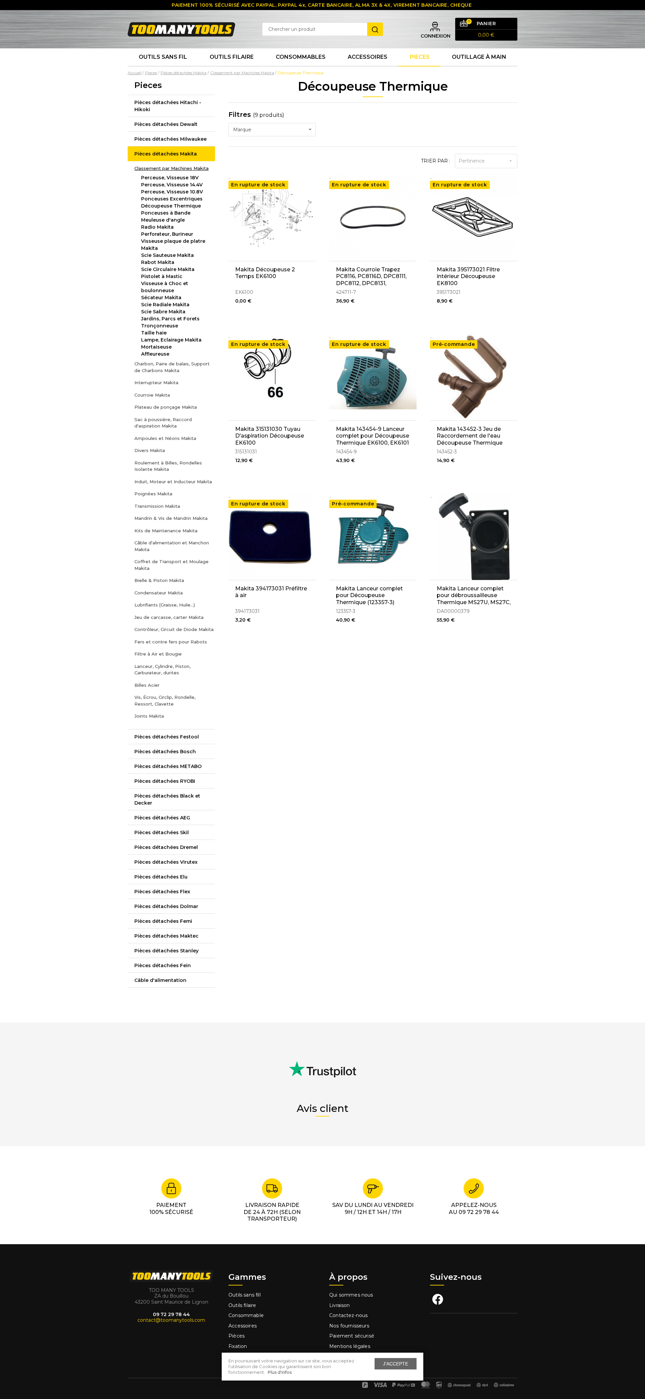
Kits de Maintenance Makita (166, 530)
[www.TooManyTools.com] (181, 29)
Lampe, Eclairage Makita (171, 340)
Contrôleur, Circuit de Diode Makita (174, 629)
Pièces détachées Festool (166, 737)
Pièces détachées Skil (161, 832)
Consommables (301, 57)
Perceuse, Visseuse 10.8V (172, 192)
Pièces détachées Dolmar (166, 906)
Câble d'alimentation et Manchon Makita (171, 546)
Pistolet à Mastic (161, 276)
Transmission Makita (157, 506)
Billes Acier (147, 685)
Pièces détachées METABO (168, 766)
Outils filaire (242, 1305)
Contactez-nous (348, 1315)
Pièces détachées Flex (162, 892)
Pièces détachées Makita (165, 154)
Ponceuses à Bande (165, 213)
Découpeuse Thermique (171, 206)
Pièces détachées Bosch (165, 752)
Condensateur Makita (158, 592)
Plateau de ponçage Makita (165, 407)
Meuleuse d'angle (163, 220)
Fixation (237, 1346)
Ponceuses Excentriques (172, 199)
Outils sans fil (163, 57)
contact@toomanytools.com (171, 1320)
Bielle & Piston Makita (159, 580)
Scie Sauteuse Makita (167, 255)
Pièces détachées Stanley (166, 951)
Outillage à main (479, 57)
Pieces (420, 57)
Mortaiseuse (156, 347)
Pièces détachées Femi (163, 921)
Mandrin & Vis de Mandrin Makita (171, 518)
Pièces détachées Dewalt (166, 124)
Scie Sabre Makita (163, 312)
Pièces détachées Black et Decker (167, 799)
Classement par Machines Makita (171, 168)
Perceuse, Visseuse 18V (170, 178)
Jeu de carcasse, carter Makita (169, 617)
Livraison (339, 1305)
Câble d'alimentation (160, 980)
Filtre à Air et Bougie (158, 654)
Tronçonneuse (159, 326)
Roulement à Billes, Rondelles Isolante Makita (168, 466)
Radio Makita (157, 227)
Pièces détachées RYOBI (164, 781)
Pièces (236, 1336)
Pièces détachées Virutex (166, 862)
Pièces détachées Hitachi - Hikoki (167, 105)
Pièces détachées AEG (162, 818)
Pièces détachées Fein (162, 965)
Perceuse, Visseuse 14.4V (172, 185)
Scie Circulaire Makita (168, 269)
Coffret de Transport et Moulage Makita (171, 565)
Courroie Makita (152, 395)
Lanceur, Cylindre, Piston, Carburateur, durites (162, 670)
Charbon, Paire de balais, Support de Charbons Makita (172, 367)
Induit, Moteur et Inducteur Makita (173, 481)
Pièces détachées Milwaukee (170, 139)
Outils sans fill (244, 1295)
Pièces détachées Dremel (166, 847)
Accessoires (367, 57)
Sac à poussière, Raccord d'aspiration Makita (163, 423)
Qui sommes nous (351, 1295)
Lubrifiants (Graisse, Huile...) (164, 604)
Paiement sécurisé (351, 1336)
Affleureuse (155, 354)
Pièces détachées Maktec (166, 936)
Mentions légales (350, 1346)
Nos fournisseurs (349, 1326)
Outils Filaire (232, 57)
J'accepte (395, 1363)
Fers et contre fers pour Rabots (170, 641)
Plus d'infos (280, 1372)
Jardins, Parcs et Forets (170, 319)
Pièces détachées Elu (160, 877)
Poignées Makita (153, 493)
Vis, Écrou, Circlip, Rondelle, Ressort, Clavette (165, 700)
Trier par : (435, 161)
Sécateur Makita (161, 298)
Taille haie (154, 333)
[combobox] (272, 129)
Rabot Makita (157, 262)
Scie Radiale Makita (165, 305)
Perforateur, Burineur (167, 234)
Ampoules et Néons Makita (165, 438)
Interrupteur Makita (156, 382)
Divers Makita (149, 450)
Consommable (246, 1315)
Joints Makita (149, 716)
